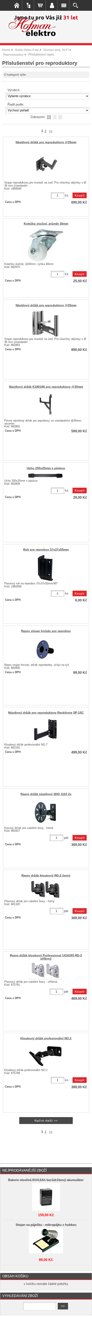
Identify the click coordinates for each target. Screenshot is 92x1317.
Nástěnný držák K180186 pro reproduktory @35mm (46, 386)
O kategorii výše (15, 74)
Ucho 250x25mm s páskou (46, 468)
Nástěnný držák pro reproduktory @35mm (46, 142)
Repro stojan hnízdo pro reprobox (46, 631)
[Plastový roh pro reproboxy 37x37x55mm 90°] (45, 568)
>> (50, 131)
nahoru (85, 1310)
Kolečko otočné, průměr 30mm (46, 223)
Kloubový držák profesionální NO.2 (45, 1038)
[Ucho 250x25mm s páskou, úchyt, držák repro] (45, 475)
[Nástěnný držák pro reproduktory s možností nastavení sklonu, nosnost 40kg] (45, 164)
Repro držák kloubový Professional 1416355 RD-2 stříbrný (46, 957)
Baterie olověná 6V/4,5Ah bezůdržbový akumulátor (46, 1180)
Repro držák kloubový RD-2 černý (45, 875)
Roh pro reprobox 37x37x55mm (46, 549)
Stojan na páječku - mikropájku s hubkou (46, 1225)
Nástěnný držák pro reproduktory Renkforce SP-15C (46, 712)
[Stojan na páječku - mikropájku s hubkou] (46, 1241)
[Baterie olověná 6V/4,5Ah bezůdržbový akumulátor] (46, 1196)
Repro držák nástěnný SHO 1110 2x (46, 794)
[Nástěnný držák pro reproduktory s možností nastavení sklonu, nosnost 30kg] (45, 323)
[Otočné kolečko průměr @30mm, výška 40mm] (45, 245)
